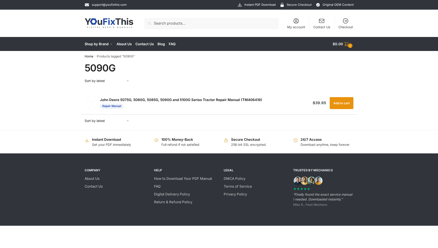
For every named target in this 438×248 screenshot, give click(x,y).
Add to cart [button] (341, 103)
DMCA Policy (234, 178)
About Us (92, 178)
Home (89, 56)
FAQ (157, 186)
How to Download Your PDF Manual (183, 178)
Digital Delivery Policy (172, 194)
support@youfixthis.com (109, 4)
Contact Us (321, 27)
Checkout (345, 27)
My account (296, 27)
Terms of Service (238, 186)
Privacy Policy (235, 194)
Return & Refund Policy (173, 202)
